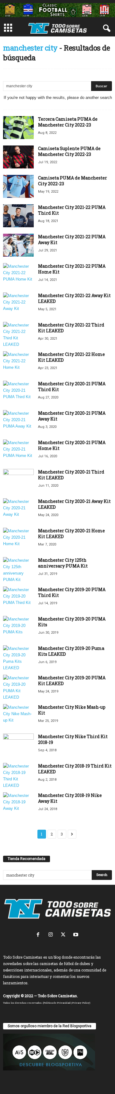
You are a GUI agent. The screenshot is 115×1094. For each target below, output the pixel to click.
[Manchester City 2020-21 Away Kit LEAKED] (18, 509)
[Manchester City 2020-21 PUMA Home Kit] (18, 450)
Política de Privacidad (57, 1002)
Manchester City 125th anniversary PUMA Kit (63, 563)
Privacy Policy (81, 1002)
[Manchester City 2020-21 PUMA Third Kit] (18, 392)
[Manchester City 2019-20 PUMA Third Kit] (18, 598)
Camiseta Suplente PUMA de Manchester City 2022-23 (69, 151)
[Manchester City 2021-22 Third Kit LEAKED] (18, 335)
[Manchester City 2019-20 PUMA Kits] (18, 627)
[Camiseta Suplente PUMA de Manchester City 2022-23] (18, 156)
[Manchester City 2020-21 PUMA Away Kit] (18, 421)
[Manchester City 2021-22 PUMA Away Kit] (18, 245)
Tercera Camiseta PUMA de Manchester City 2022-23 (68, 122)
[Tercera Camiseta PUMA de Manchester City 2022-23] (18, 127)
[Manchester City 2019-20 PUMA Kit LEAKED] (18, 687)
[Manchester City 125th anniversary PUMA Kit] (18, 570)
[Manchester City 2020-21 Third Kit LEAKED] (18, 480)
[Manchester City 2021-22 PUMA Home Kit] (18, 274)
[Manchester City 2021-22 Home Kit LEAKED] (18, 362)
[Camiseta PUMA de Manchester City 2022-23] (18, 186)
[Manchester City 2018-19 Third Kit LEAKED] (18, 776)
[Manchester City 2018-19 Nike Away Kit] (18, 803)
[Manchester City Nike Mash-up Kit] (18, 715)
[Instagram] (52, 935)
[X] (64, 935)
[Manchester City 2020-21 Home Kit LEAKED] (18, 539)
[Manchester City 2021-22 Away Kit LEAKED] (18, 303)
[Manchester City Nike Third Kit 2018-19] (18, 745)
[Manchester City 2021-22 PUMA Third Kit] (18, 215)
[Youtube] (76, 935)
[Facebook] (39, 935)
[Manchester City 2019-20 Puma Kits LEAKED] (18, 658)
